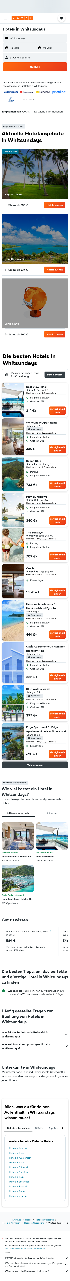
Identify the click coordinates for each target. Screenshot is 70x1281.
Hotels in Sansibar (18, 1172)
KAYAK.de (16, 1219)
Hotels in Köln (16, 1176)
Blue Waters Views (38, 689)
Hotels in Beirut (17, 1191)
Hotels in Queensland (34, 1223)
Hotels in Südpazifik (45, 1219)
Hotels (28, 1219)
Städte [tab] (39, 1128)
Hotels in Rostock (18, 1186)
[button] (6, 18)
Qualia (30, 568)
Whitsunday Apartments (41, 422)
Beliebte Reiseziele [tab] (18, 1128)
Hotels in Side (16, 1153)
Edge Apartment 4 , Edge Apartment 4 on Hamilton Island (46, 729)
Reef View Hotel (36, 386)
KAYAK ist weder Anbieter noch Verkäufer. (29, 1258)
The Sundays (34, 532)
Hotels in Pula (16, 1162)
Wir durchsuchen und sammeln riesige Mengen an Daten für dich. (33, 1264)
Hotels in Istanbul (18, 1148)
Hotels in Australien (11, 1223)
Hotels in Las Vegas (19, 1181)
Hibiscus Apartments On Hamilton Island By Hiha (41, 606)
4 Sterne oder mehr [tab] (18, 813)
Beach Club (33, 461)
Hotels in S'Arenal (18, 1167)
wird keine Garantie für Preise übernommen (25, 1248)
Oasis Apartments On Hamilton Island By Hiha (45, 648)
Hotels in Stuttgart (19, 1195)
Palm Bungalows (36, 496)
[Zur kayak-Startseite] (22, 18)
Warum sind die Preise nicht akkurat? (27, 1271)
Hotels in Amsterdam (20, 1157)
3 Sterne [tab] (52, 813)
